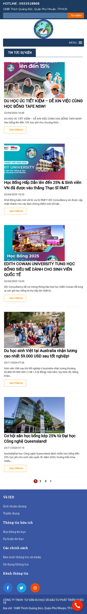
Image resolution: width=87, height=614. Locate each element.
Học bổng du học (14, 532)
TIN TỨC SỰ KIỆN (20, 52)
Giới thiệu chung (14, 506)
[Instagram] (35, 588)
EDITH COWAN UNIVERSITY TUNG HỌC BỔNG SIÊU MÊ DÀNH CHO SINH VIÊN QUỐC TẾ (39, 269)
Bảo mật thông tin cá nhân (22, 557)
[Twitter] (21, 588)
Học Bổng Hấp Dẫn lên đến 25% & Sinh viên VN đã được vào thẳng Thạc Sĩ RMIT (42, 185)
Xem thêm (15, 129)
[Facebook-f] (8, 588)
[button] (73, 43)
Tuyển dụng (11, 513)
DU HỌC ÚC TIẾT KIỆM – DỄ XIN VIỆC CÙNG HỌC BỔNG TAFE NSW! (43, 103)
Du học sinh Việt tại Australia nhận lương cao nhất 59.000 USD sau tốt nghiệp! (40, 353)
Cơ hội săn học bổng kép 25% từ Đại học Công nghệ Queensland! (39, 438)
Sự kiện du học (13, 539)
